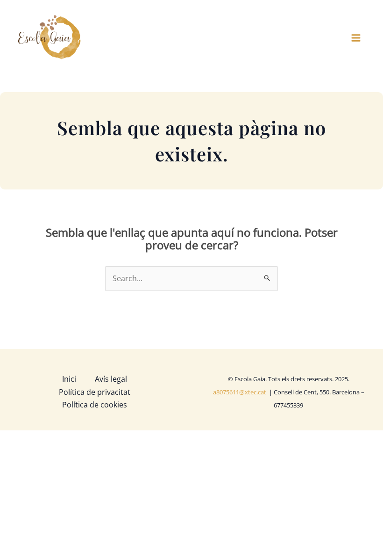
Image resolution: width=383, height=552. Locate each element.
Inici (69, 379)
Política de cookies (94, 404)
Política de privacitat (94, 392)
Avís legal (111, 379)
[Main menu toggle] (356, 38)
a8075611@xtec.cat (240, 392)
